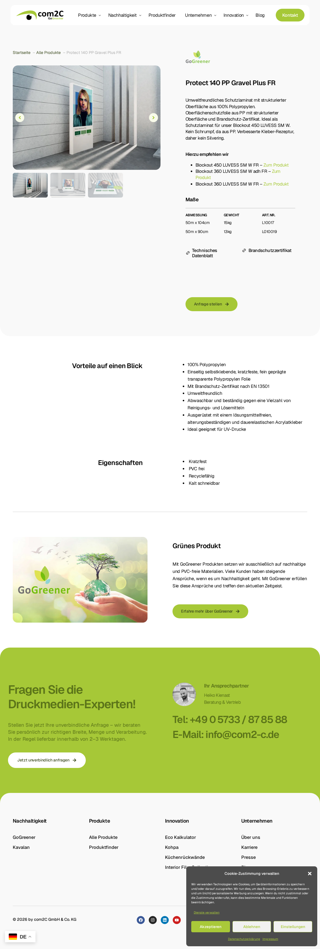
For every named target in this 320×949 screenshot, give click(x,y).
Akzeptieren (211, 926)
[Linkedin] (165, 920)
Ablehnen (251, 926)
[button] (309, 873)
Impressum (270, 939)
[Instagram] (153, 920)
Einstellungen (293, 926)
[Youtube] (177, 920)
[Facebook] (141, 920)
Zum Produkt (276, 165)
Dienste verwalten (207, 913)
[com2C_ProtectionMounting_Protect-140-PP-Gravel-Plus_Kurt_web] (86, 117)
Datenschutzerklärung (244, 939)
